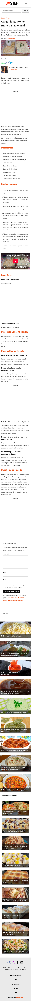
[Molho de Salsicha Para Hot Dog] (15, 783)
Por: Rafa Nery (13, 69)
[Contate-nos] (21, 962)
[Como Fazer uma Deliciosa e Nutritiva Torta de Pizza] (15, 808)
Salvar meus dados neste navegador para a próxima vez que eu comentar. (16, 586)
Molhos (8, 18)
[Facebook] (6, 62)
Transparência (15, 984)
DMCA (16, 980)
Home (3, 18)
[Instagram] (13, 962)
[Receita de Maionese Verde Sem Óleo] (15, 706)
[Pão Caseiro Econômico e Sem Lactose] (15, 912)
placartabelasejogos (10, 38)
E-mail (5, 579)
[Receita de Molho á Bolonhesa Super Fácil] (15, 744)
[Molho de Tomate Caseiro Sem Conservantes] (15, 668)
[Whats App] (2, 62)
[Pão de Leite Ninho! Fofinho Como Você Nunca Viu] (15, 929)
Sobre (15, 993)
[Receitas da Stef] (11, 4)
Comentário (7, 554)
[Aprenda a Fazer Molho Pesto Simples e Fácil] (15, 725)
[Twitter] (10, 62)
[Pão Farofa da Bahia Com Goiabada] (15, 894)
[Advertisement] (15, 108)
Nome (5, 572)
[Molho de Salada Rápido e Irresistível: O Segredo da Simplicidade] (15, 649)
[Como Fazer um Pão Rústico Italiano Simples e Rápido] (15, 843)
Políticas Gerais (15, 975)
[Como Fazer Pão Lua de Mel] (15, 860)
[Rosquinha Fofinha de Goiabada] (15, 825)
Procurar (25, 10)
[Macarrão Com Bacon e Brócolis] (15, 946)
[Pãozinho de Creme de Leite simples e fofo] (15, 877)
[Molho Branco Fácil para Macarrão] (15, 630)
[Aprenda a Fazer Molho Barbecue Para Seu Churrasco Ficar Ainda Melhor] (15, 687)
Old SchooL (19, 997)
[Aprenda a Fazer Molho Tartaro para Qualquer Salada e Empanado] (15, 763)
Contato (15, 988)
